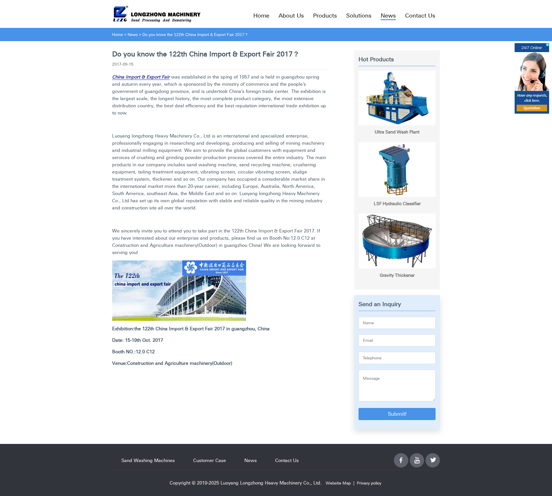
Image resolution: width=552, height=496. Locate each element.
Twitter (432, 456)
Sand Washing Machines (148, 460)
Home (261, 15)
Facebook (401, 456)
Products (325, 15)
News (388, 15)
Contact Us (420, 15)
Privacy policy (369, 483)
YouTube (417, 456)
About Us (291, 15)
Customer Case (209, 460)
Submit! (397, 414)
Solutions (358, 15)
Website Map (338, 483)
